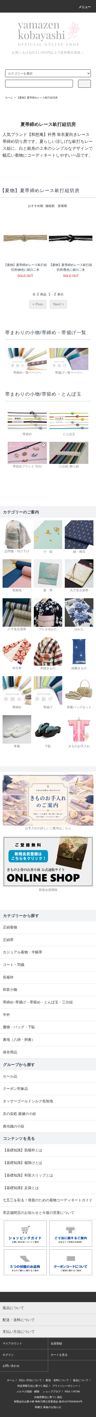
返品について (80, 1380)
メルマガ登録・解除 (27, 1391)
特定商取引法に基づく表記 (32, 1385)
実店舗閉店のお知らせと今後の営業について (38, 1213)
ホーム (9, 97)
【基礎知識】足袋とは (21, 1188)
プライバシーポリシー (65, 1385)
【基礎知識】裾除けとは (22, 1163)
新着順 (62, 206)
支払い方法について (30, 1380)
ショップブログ (52, 1391)
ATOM (76, 1391)
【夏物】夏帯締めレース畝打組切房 (37, 97)
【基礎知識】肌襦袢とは (22, 1150)
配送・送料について (57, 1380)
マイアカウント (12, 1343)
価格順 (50, 206)
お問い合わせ (11, 1365)
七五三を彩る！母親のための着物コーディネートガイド (47, 1200)
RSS (67, 1391)
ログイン (8, 1354)
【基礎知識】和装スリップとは (28, 1175)
